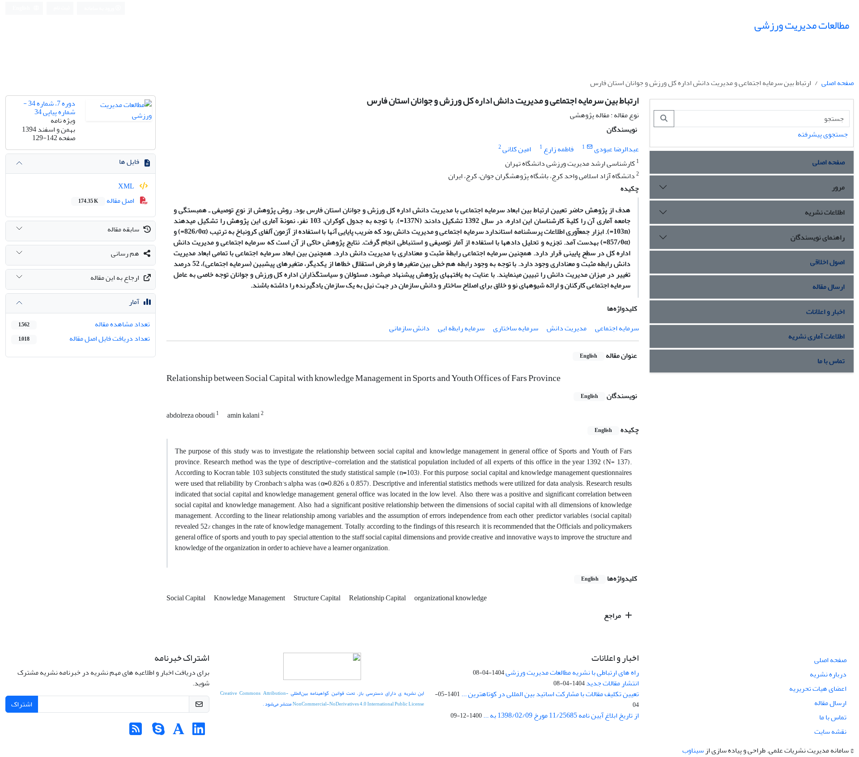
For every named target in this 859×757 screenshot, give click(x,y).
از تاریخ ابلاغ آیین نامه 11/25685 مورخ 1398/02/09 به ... (561, 715)
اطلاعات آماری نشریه (816, 336)
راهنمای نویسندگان (818, 237)
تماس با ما (831, 361)
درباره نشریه (828, 674)
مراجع (613, 615)
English (22, 8)
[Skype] (158, 732)
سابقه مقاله (123, 229)
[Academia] (178, 732)
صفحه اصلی (837, 83)
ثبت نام (62, 8)
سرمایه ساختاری (515, 328)
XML (127, 186)
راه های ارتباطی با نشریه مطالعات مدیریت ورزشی (572, 672)
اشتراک (21, 704)
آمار (134, 301)
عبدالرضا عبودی (616, 149)
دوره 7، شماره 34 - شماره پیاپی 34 (49, 108)
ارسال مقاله (828, 286)
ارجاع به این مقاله (114, 277)
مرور (838, 187)
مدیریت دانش (567, 328)
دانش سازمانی (409, 328)
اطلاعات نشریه (825, 212)
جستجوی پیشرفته (823, 134)
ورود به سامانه (99, 8)
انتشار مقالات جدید (612, 683)
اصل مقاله (107, 200)
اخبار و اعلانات (825, 311)
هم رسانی (125, 253)
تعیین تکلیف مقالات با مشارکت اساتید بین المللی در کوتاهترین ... (550, 694)
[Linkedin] (198, 732)
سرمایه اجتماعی (617, 328)
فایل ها (129, 161)
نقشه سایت (830, 731)
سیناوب (693, 750)
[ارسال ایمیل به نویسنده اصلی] (589, 147)
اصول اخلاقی (827, 262)
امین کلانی (516, 149)
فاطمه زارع (559, 149)
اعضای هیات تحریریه (817, 688)
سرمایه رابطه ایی (461, 328)
